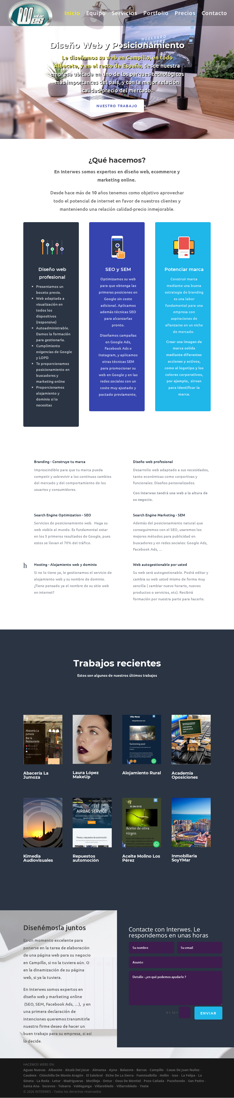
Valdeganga (83, 1086)
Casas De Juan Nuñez (183, 1070)
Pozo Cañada (154, 1081)
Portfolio (156, 14)
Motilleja (93, 1081)
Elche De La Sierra (119, 1075)
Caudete (29, 1075)
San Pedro (196, 1081)
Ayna (113, 1070)
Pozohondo (176, 1081)
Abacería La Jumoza (35, 775)
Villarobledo (104, 1086)
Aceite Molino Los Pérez (141, 858)
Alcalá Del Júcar (77, 1070)
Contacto (214, 14)
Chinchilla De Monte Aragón (61, 1075)
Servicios (124, 14)
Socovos (48, 1086)
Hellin (164, 1075)
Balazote (126, 1070)
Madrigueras (73, 1081)
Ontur (107, 1081)
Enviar (208, 1012)
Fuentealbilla (146, 1075)
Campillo (157, 1070)
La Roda (43, 1081)
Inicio (72, 14)
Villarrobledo (127, 1086)
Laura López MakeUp (86, 774)
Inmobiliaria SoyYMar (184, 858)
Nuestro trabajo (117, 105)
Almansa (99, 1070)
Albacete (55, 1070)
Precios (185, 14)
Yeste (144, 1086)
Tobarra (64, 1086)
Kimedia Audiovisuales (38, 858)
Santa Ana (31, 1086)
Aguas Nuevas (34, 1070)
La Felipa (188, 1075)
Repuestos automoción (86, 858)
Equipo (96, 14)
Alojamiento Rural (141, 772)
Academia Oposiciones (185, 775)
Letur (56, 1081)
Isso (175, 1075)
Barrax (141, 1070)
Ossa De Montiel (128, 1081)
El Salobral (94, 1075)
